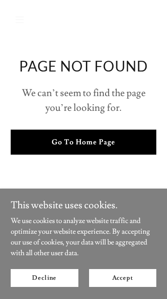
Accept (122, 278)
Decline (44, 278)
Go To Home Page (83, 142)
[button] (22, 20)
